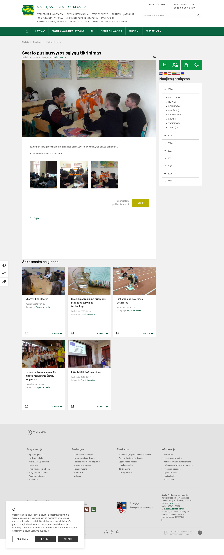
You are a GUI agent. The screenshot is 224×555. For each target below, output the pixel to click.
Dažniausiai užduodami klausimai (178, 465)
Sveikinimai (169, 479)
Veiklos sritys (100, 14)
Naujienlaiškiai (170, 476)
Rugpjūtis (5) (174, 98)
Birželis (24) (174, 106)
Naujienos (38, 42)
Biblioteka (78, 472)
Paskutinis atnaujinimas (184, 6)
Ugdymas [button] (40, 31)
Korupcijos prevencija (50, 18)
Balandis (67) (174, 115)
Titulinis (25, 42)
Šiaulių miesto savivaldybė (141, 507)
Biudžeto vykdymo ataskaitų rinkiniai (135, 454)
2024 (170, 143)
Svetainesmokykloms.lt (181, 534)
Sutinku (68, 539)
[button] (27, 31)
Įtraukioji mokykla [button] (111, 31)
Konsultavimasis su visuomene (110, 21)
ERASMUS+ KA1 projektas (86, 372)
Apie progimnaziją (37, 454)
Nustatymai (22, 539)
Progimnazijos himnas (38, 472)
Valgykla (77, 476)
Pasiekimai (33, 465)
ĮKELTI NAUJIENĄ (157, 4)
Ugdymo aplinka (36, 458)
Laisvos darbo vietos (173, 458)
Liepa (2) (172, 102)
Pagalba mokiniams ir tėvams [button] (68, 31)
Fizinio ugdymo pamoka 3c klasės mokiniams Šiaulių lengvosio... (41, 376)
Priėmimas (33, 479)
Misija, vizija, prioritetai (39, 462)
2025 (170, 135)
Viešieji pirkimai (126, 472)
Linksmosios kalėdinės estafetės (130, 301)
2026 (170, 89)
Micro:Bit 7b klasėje (37, 299)
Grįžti (36, 218)
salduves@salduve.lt (175, 509)
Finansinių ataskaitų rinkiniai (131, 458)
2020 (170, 173)
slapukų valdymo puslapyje (36, 531)
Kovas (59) (173, 119)
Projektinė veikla (53, 42)
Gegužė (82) (173, 110)
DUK (87, 21)
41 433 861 (174, 503)
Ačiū (140, 203)
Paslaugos (107, 18)
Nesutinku (45, 539)
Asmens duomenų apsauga (52, 21)
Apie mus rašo (170, 472)
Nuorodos (76, 21)
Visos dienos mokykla (83, 454)
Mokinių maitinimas (82, 465)
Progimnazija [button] (154, 31)
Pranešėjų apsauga (123, 14)
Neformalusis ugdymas (84, 458)
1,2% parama (124, 469)
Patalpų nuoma (80, 469)
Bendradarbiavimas (37, 476)
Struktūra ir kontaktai (50, 14)
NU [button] (92, 31)
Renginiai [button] (134, 31)
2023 (170, 151)
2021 (170, 166)
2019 (170, 181)
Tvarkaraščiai (39, 432)
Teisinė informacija (78, 14)
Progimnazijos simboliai (39, 469)
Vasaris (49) (174, 123)
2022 (170, 158)
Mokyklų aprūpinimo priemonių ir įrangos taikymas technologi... (88, 303)
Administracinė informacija (82, 18)
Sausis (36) (173, 127)
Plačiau (55, 333)
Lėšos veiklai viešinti (128, 462)
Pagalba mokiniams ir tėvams (87, 462)
